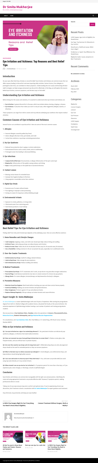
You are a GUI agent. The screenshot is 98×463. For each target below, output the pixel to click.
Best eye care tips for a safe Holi (35, 445)
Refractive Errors (8, 315)
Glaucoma (74, 118)
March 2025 (74, 86)
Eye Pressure (74, 115)
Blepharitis (74, 104)
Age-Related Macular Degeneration (41, 315)
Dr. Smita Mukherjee (8, 301)
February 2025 (75, 89)
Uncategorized (7, 58)
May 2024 (73, 92)
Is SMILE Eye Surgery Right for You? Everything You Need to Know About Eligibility (57, 447)
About (6, 15)
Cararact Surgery (75, 107)
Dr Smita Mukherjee (17, 7)
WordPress (32, 460)
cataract (73, 110)
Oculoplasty (74, 124)
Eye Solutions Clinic (22, 320)
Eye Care (73, 113)
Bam (38, 460)
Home (11, 15)
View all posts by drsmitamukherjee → (24, 418)
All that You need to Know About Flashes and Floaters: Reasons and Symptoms (12, 447)
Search (73, 22)
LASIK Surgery (75, 121)
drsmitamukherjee (11, 68)
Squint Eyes (74, 127)
